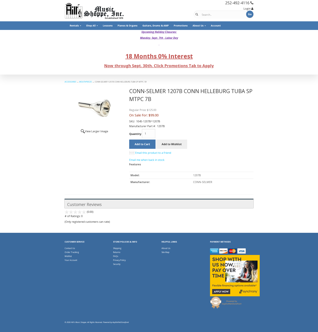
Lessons (108, 25)
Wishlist (68, 256)
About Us (198, 25)
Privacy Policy (119, 260)
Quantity (135, 134)
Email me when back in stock (146, 160)
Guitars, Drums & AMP (155, 25)
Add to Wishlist (172, 144)
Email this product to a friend (153, 153)
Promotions (181, 25)
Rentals (75, 25)
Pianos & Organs (127, 25)
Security (116, 264)
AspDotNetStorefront (120, 322)
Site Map (165, 252)
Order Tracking (72, 252)
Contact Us (70, 248)
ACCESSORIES (70, 81)
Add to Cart (142, 144)
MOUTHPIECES (85, 81)
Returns (116, 252)
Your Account (71, 260)
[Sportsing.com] (94, 10)
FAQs (115, 256)
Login (247, 8)
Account (216, 25)
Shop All (91, 25)
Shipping (117, 248)
